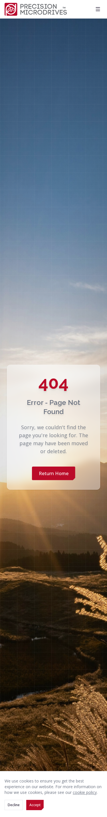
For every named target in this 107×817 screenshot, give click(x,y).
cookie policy (85, 792)
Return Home (53, 473)
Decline (14, 804)
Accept (35, 804)
